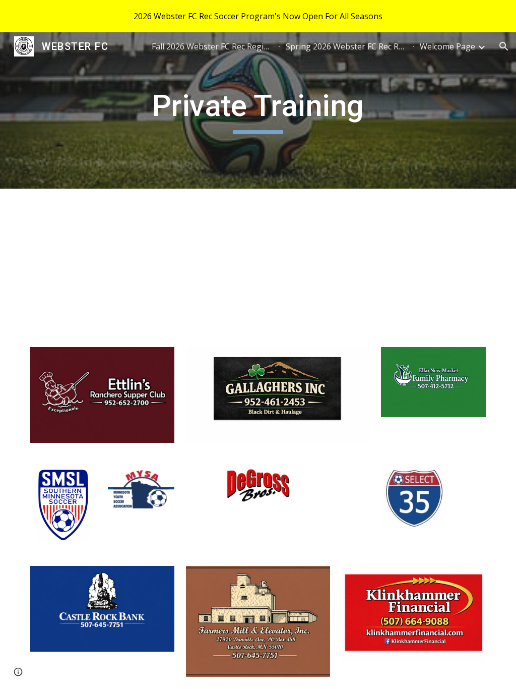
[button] (504, 46)
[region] (258, 16)
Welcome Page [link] (447, 46)
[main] (258, 110)
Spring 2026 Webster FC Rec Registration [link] (346, 46)
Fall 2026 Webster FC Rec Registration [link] (212, 46)
